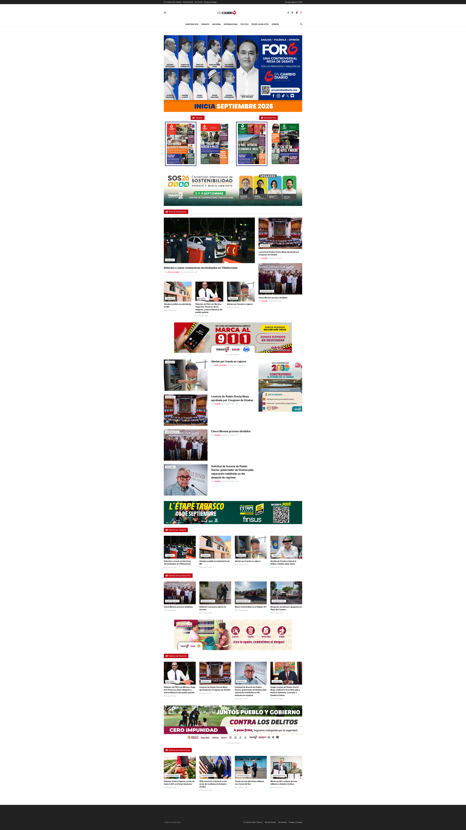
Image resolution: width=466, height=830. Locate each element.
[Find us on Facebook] (288, 12)
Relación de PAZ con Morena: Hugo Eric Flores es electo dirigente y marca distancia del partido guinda (208, 308)
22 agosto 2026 (277, 567)
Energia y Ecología (210, 2)
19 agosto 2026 (170, 787)
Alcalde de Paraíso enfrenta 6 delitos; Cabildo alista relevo (283, 562)
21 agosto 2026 (206, 613)
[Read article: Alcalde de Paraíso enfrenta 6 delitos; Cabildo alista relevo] (286, 547)
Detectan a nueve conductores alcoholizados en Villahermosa (200, 268)
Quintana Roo (192, 24)
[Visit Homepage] (226, 12)
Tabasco (205, 24)
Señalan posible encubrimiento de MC (177, 305)
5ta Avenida (199, 2)
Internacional (231, 24)
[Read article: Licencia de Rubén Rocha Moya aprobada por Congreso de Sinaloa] (280, 233)
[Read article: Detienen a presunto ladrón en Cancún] (215, 592)
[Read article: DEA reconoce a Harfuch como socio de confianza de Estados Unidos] (215, 767)
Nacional (216, 24)
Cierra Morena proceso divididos (272, 297)
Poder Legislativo (260, 24)
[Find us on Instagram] (301, 12)
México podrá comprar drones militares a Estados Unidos (283, 782)
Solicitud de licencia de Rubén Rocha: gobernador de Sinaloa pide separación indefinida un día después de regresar (232, 471)
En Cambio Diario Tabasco (173, 2)
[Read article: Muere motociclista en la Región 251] (251, 592)
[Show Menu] (165, 12)
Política (245, 24)
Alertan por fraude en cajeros (240, 304)
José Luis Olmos (173, 272)
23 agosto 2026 (187, 272)
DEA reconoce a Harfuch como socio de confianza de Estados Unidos (213, 784)
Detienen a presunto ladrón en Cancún (212, 608)
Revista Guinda (188, 2)
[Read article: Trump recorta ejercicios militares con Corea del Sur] (251, 767)
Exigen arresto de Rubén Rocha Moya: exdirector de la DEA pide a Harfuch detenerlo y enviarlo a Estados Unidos (285, 691)
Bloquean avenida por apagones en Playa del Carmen (286, 608)
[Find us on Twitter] (292, 12)
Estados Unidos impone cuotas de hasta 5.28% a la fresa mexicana (179, 782)
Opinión (275, 24)
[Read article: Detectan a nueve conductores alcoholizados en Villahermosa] (209, 240)
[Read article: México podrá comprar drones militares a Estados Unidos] (286, 767)
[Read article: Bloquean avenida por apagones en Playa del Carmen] (286, 592)
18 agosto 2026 (206, 790)
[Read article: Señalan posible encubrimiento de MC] (178, 292)
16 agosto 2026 (277, 787)
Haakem (265, 258)
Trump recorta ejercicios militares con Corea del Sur (249, 782)
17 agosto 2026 (241, 787)
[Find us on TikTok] (297, 12)
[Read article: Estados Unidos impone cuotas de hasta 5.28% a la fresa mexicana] (180, 767)
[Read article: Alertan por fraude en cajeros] (241, 292)
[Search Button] (301, 24)
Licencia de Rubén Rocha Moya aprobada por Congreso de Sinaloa (278, 253)
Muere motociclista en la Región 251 (251, 606)
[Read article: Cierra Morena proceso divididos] (280, 278)
